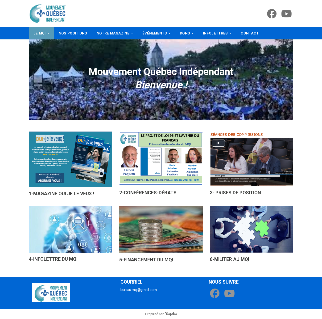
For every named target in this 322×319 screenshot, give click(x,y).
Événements (154, 33)
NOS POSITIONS (73, 33)
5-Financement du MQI (146, 260)
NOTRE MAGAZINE (113, 33)
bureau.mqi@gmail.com (138, 290)
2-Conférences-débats (148, 193)
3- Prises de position (235, 193)
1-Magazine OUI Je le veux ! (61, 193)
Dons (185, 33)
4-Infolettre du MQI (53, 259)
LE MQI (39, 33)
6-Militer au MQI (229, 259)
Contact (250, 33)
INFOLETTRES (215, 33)
